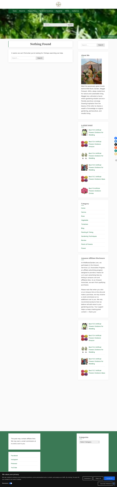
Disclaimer (59, 11)
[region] (58, 479)
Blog (82, 228)
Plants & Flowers (87, 244)
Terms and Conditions (46, 11)
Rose (83, 216)
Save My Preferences (106, 483)
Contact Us (75, 11)
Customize (87, 478)
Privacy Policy (32, 11)
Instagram (14, 459)
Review (83, 240)
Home (15, 11)
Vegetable (84, 220)
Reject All (98, 478)
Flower (83, 248)
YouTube (14, 467)
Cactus (83, 212)
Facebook (14, 455)
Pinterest (14, 463)
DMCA (67, 11)
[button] (115, 138)
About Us (22, 11)
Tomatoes (84, 224)
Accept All (109, 478)
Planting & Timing (87, 232)
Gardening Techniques (89, 236)
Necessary (5, 483)
